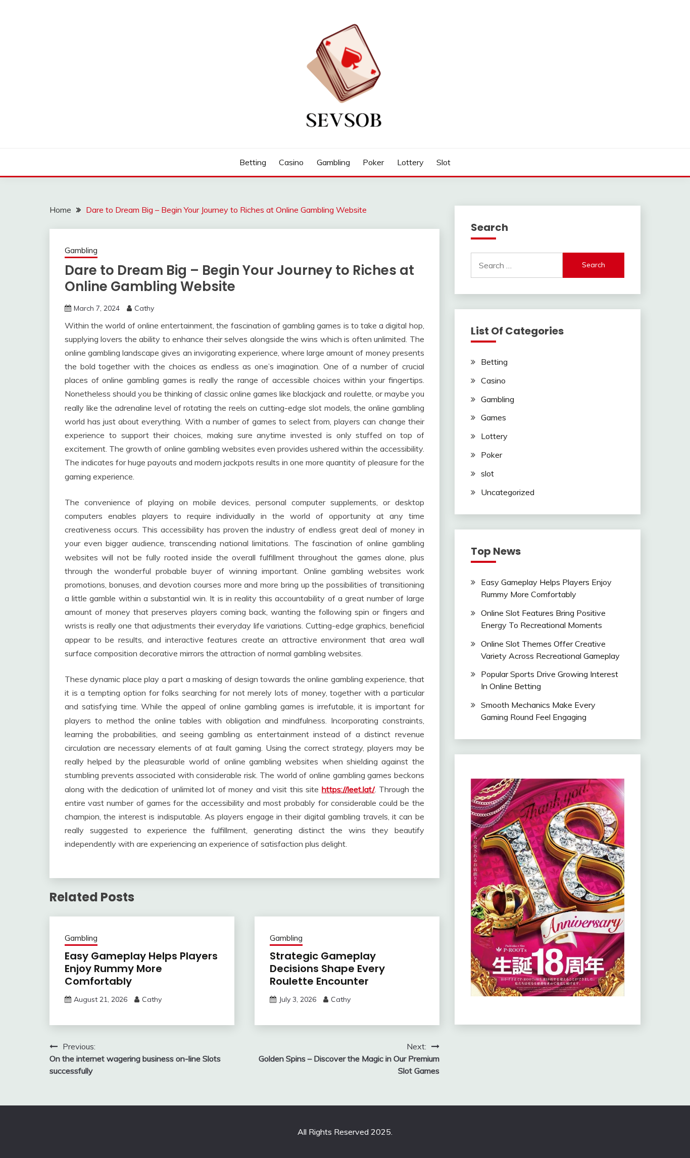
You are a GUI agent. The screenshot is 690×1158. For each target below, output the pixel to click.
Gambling (333, 162)
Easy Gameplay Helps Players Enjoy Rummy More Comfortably (141, 968)
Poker (373, 162)
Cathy (144, 308)
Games (493, 417)
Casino (291, 162)
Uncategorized (507, 492)
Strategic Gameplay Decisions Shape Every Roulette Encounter (327, 968)
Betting (252, 162)
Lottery (410, 162)
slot (443, 162)
